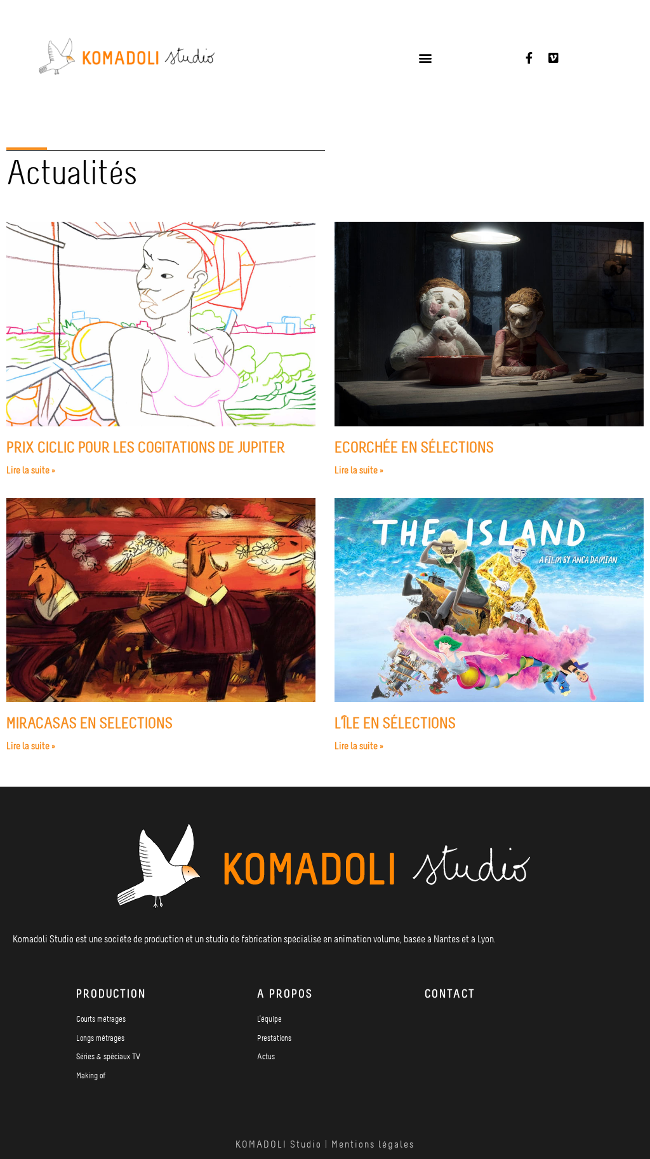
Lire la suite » (30, 471)
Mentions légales (373, 1145)
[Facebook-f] (529, 58)
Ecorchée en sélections (414, 448)
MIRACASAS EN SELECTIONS (89, 724)
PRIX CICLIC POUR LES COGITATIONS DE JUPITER (145, 448)
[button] (425, 58)
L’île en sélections (395, 724)
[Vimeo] (553, 58)
